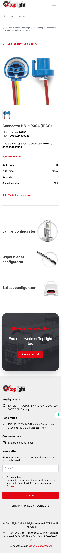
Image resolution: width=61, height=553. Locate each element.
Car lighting (38, 27)
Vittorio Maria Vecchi (40, 545)
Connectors (51, 27)
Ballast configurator (19, 288)
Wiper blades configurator (13, 259)
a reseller (30, 328)
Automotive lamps (22, 27)
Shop (10, 27)
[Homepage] (3, 27)
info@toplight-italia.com (21, 442)
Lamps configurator (18, 231)
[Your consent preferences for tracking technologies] (58, 415)
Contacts (43, 505)
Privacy (10, 486)
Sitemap (17, 505)
